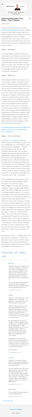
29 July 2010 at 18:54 (15, 384)
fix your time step (15, 140)
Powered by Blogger (16, 409)
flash (16, 253)
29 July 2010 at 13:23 (15, 352)
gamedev (22, 253)
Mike (10, 263)
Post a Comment (8, 401)
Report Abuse (16, 413)
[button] (29, 19)
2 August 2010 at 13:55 (15, 396)
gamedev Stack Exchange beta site (11, 30)
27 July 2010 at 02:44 (15, 290)
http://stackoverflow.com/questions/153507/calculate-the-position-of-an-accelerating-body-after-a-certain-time (15, 130)
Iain (10, 358)
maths (4, 256)
